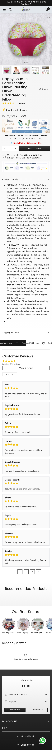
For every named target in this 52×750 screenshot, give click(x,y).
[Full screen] (48, 16)
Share (45, 89)
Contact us (37, 709)
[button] (4, 10)
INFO (4, 728)
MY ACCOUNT (9, 721)
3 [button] (26, 571)
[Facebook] (23, 685)
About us (15, 709)
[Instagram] (28, 685)
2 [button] (20, 571)
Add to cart (34, 148)
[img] (26, 388)
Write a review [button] (26, 367)
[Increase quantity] (15, 148)
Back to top (28, 744)
